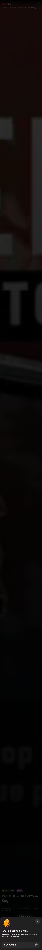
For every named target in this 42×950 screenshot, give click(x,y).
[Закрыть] (37, 921)
